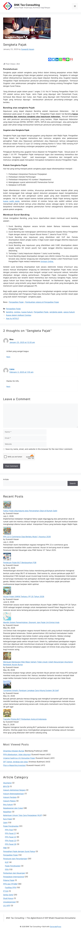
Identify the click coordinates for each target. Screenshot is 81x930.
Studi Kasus (8, 898)
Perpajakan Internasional (13, 877)
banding (9, 312)
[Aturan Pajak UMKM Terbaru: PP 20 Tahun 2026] (7, 594)
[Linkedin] (57, 58)
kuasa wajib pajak (11, 201)
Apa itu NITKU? (12, 318)
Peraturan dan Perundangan (15, 859)
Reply (8, 357)
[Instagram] (64, 58)
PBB (5, 848)
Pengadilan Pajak (16, 302)
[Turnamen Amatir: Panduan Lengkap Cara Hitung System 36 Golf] (7, 688)
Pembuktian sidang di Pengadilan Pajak (42, 302)
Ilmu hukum (8, 804)
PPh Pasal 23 (10, 841)
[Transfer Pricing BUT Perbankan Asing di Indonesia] (7, 716)
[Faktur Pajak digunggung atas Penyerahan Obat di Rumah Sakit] (7, 508)
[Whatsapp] (60, 58)
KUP (7, 862)
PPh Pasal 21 (10, 833)
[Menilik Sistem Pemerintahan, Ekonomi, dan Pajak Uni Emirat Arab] (7, 620)
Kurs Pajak (7, 819)
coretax (17, 312)
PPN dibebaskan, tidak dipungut (17, 754)
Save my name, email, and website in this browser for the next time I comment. (39, 449)
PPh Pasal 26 (10, 844)
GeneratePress (55, 927)
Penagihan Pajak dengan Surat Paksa (19, 851)
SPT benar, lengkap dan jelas (15, 762)
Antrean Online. (47, 261)
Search (73, 483)
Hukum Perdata (9, 797)
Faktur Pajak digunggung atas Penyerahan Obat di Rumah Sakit (30, 511)
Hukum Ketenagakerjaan (13, 794)
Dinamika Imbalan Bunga (13, 751)
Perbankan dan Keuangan (14, 873)
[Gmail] (71, 58)
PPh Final (9, 830)
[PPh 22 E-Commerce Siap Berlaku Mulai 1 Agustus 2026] (7, 534)
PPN (7, 869)
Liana (11, 369)
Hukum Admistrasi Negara (14, 790)
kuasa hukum (27, 312)
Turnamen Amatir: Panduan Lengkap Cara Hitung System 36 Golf (31, 690)
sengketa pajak (55, 312)
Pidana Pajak (8, 880)
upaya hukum (69, 312)
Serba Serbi (8, 895)
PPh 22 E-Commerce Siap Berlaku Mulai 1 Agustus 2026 (27, 537)
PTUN (5, 891)
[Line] (67, 58)
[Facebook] (49, 58)
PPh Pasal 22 (10, 837)
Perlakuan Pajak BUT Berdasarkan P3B (19, 563)
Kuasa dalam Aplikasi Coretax (18, 315)
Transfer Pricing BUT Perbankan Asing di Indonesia (25, 719)
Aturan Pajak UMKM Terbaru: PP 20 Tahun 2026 (23, 596)
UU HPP (6, 906)
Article (6, 479)
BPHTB (6, 786)
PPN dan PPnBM (10, 884)
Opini (5, 823)
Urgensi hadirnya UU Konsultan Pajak (19, 758)
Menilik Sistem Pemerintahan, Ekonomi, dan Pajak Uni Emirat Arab (31, 622)
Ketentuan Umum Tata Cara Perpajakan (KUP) (22, 815)
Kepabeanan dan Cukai (13, 808)
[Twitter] (53, 58)
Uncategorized (9, 902)
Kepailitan (7, 812)
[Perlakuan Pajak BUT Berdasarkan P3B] (7, 560)
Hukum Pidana (9, 801)
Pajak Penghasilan (11, 826)
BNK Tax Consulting (27, 4)
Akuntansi (7, 783)
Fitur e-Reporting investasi (14, 765)
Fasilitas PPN (10, 887)
